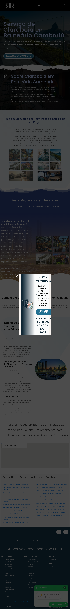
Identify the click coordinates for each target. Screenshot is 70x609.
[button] (17, 275)
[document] (35, 304)
